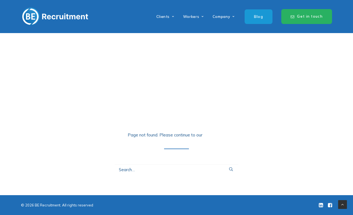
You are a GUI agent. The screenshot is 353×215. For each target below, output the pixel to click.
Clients (163, 16)
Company (221, 16)
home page (214, 135)
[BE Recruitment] (55, 16)
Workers (191, 16)
